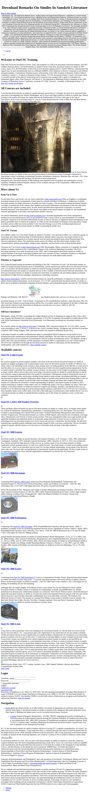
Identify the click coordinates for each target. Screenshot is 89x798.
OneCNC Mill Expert (11, 568)
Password (4, 681)
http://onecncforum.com (31, 247)
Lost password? (6, 690)
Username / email (7, 678)
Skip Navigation (24, 698)
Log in (8, 51)
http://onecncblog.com (53, 199)
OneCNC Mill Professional (13, 518)
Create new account (8, 688)
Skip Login (5, 668)
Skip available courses (38, 345)
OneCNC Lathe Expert (12, 355)
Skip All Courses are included (12, 83)
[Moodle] (7, 739)
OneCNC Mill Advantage (13, 473)
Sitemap (8, 788)
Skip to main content (8, 13)
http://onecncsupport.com (36, 216)
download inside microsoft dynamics (43, 763)
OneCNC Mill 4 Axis (11, 624)
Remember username (11, 683)
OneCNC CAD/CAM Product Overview (20, 402)
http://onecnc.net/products (10, 279)
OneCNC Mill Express (11, 432)
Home (8, 708)
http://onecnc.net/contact (28, 326)
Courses (13, 716)
